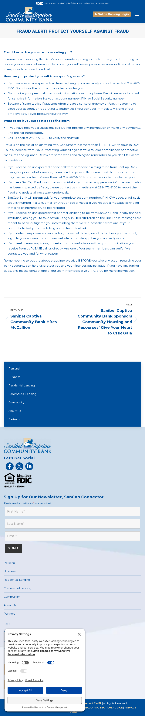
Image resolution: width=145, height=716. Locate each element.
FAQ (7, 624)
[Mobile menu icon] (136, 14)
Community (16, 402)
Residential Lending (21, 385)
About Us (14, 411)
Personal (14, 368)
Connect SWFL (91, 703)
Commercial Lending (22, 394)
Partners (14, 419)
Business (14, 377)
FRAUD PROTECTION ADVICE (103, 707)
